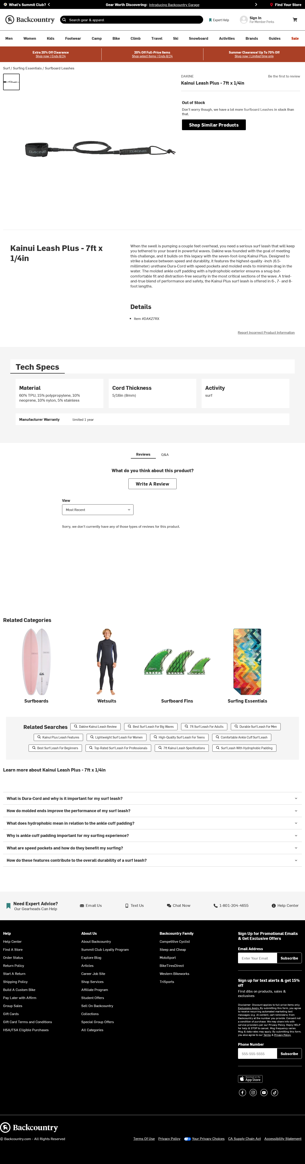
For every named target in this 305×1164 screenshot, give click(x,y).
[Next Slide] (256, 4)
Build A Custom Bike (19, 989)
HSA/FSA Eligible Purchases (26, 1029)
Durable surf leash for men (258, 726)
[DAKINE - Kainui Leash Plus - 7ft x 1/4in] (11, 82)
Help (7, 933)
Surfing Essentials (27, 67)
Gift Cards (11, 1013)
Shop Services (92, 981)
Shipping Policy (15, 981)
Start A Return (14, 973)
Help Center (12, 941)
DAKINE (187, 76)
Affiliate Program (94, 989)
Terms (267, 1035)
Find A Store (13, 949)
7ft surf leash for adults (207, 726)
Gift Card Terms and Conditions (27, 1021)
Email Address (250, 948)
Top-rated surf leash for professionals (120, 748)
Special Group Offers (97, 1021)
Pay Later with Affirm (19, 997)
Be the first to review (284, 76)
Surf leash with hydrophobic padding (247, 748)
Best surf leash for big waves (153, 726)
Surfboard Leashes (59, 67)
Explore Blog (91, 957)
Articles (87, 965)
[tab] (37, 366)
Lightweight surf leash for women (119, 737)
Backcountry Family (177, 933)
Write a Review (152, 484)
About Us (89, 933)
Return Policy (13, 965)
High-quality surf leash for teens (182, 737)
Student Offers (92, 997)
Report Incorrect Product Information (266, 332)
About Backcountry (96, 941)
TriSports (167, 981)
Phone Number (251, 1044)
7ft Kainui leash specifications (184, 748)
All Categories (92, 1029)
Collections (90, 1013)
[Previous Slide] (49, 4)
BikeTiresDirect (172, 965)
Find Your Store (288, 4)
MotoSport (168, 957)
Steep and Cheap (173, 949)
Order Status (13, 957)
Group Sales (12, 1005)
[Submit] (64, 19)
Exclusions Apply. (249, 1008)
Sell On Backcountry (97, 1005)
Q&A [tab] (165, 454)
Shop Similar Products (214, 125)
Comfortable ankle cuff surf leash (244, 737)
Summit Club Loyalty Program (105, 949)
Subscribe (289, 957)
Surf (6, 67)
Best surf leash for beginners (57, 748)
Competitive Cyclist (175, 941)
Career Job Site (93, 973)
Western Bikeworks (174, 973)
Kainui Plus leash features (60, 737)
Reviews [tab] (143, 454)
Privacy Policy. (282, 1035)
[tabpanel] (152, 401)
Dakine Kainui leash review (98, 726)
